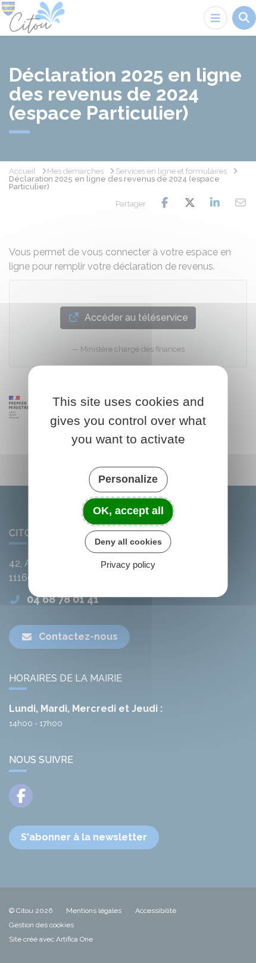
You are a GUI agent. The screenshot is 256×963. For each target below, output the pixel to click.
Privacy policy (128, 565)
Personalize (128, 479)
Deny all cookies (128, 541)
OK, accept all (128, 511)
